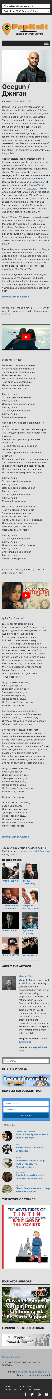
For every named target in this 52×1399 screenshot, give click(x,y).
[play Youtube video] (26, 337)
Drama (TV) (20, 1172)
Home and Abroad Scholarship (33, 851)
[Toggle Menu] (46, 43)
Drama (25, 1131)
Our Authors (25, 1387)
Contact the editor (11, 1357)
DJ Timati (32, 188)
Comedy (19, 1131)
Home (8, 1387)
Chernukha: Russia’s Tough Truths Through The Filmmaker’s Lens (30, 1164)
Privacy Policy (13, 1390)
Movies (32, 1131)
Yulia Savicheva (15, 572)
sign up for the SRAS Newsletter (32, 1371)
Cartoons (19, 1185)
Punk (18, 1145)
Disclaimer (34, 1390)
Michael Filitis (26, 976)
